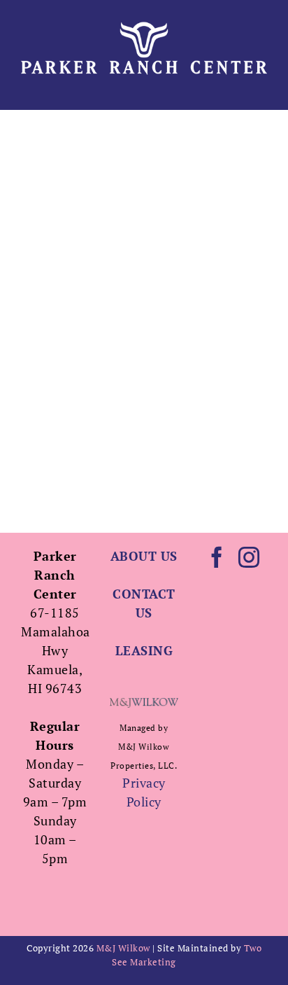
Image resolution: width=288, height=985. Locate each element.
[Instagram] (249, 557)
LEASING (144, 650)
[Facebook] (217, 557)
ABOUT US (144, 555)
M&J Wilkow (123, 948)
